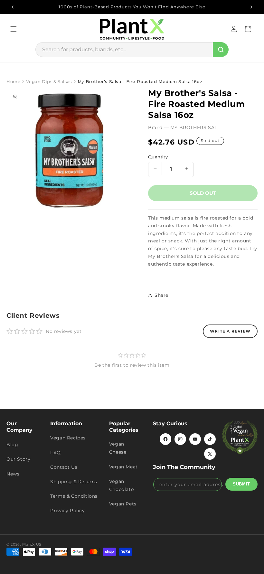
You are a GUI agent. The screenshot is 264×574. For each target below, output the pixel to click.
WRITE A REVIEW (230, 331)
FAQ (55, 453)
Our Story (18, 459)
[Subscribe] (241, 484)
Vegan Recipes (68, 438)
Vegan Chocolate (121, 485)
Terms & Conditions (74, 496)
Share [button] (161, 295)
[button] (13, 29)
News (12, 474)
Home (13, 81)
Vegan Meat (123, 467)
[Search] (221, 49)
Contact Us (63, 467)
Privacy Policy (67, 510)
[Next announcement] (251, 7)
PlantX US (32, 544)
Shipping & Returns (73, 482)
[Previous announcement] (12, 7)
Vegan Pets (123, 504)
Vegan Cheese (118, 448)
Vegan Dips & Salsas (48, 81)
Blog (12, 444)
